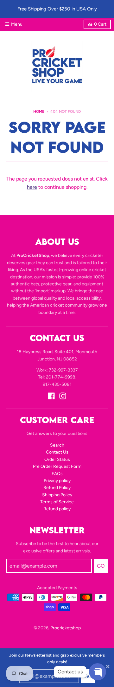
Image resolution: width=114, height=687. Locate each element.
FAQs (57, 473)
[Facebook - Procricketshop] (51, 396)
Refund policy (57, 509)
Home (38, 111)
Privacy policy (57, 480)
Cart (100, 24)
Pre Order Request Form (57, 466)
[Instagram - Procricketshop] (62, 396)
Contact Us (57, 452)
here (32, 187)
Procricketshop (65, 628)
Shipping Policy (57, 495)
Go (88, 676)
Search (57, 445)
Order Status (57, 459)
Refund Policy (57, 487)
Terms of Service (57, 502)
